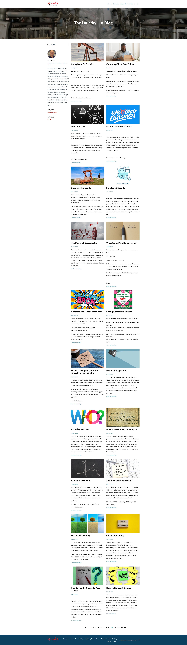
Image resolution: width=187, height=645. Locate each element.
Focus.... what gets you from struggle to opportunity (84, 371)
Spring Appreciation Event (119, 311)
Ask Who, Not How (80, 429)
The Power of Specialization (84, 243)
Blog (122, 4)
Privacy (115, 641)
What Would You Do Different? (121, 243)
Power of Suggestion (116, 370)
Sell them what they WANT (119, 480)
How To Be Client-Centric (118, 588)
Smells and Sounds (115, 188)
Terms (109, 641)
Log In (137, 4)
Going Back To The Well (82, 64)
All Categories (52, 112)
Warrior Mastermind (107, 639)
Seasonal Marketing (80, 535)
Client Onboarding (115, 535)
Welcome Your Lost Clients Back (86, 311)
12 (118, 627)
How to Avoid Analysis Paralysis (121, 429)
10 (112, 627)
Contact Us (129, 4)
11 (115, 627)
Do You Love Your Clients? (119, 126)
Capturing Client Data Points (120, 64)
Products (116, 4)
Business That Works (81, 188)
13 (122, 627)
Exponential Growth (80, 480)
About (109, 4)
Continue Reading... (76, 101)
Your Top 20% (78, 126)
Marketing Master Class (92, 639)
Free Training (79, 639)
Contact (65, 639)
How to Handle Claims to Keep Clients (86, 589)
